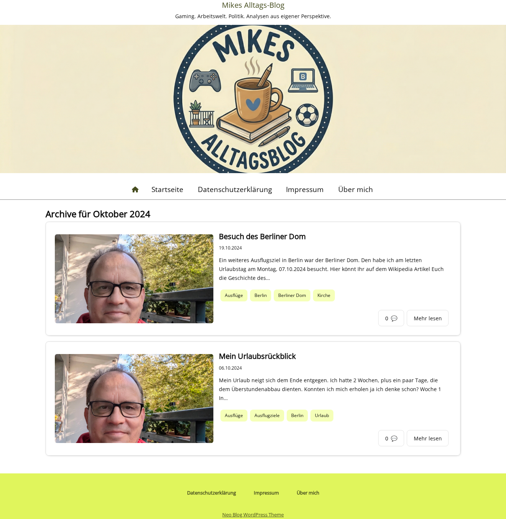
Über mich (355, 189)
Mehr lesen (428, 318)
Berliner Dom (292, 295)
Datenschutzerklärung (235, 189)
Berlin (260, 295)
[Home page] (135, 189)
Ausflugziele (267, 415)
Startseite (167, 189)
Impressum (305, 189)
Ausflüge (234, 295)
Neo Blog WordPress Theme (253, 514)
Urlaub (322, 415)
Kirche (323, 295)
